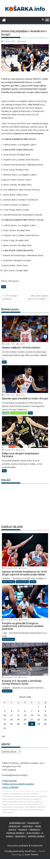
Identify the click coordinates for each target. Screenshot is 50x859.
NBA (3, 287)
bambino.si (35, 829)
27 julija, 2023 (9, 395)
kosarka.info (33, 822)
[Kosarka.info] (4, 19)
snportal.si (27, 826)
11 (11, 715)
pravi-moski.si (33, 832)
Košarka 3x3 (7, 691)
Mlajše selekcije (8, 582)
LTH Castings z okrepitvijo (10, 297)
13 (25, 715)
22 (38, 719)
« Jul (3, 736)
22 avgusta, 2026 (10, 568)
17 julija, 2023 (9, 450)
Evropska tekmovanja (19, 413)
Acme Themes (31, 854)
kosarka (23, 41)
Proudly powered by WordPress (20, 851)
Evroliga (6, 413)
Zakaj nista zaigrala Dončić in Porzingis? (37, 297)
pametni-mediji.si (36, 836)
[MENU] (47, 20)
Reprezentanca (22, 582)
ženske (32, 582)
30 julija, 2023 (9, 344)
